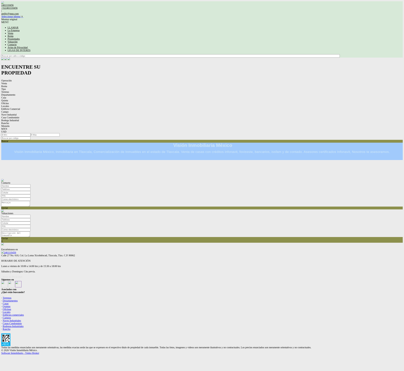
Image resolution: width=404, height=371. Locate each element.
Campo (5, 111)
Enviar (4, 208)
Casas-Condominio (12, 323)
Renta (10, 36)
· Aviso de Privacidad (11, 277)
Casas (6, 303)
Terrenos (7, 298)
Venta (10, 33)
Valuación (13, 41)
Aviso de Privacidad (18, 47)
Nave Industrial (9, 114)
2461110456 (10, 252)
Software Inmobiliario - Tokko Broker (20, 353)
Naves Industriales (12, 320)
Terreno (5, 92)
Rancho (5, 123)
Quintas (6, 306)
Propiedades (14, 39)
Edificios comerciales (13, 315)
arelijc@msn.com (10, 13)
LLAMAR (13, 27)
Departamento (8, 94)
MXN (4, 129)
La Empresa (14, 30)
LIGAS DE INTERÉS (19, 50)
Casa (3, 97)
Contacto (12, 44)
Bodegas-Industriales (13, 326)
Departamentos (10, 300)
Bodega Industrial (10, 120)
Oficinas (7, 309)
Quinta (4, 100)
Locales (5, 106)
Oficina (5, 103)
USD (3, 131)
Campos (7, 317)
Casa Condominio (10, 117)
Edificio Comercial (10, 109)
